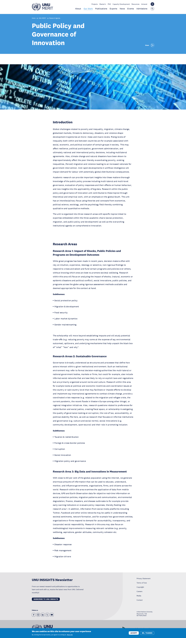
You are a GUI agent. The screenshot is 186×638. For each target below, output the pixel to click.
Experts (113, 8)
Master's (102, 4)
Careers (139, 591)
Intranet (144, 4)
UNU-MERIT (42, 18)
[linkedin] (43, 615)
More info (70, 635)
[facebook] (34, 615)
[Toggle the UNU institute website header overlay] (152, 4)
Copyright (140, 587)
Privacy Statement (143, 578)
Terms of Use (142, 583)
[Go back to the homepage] (42, 10)
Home (34, 18)
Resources (136, 4)
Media (139, 596)
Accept (133, 633)
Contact (140, 600)
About (78, 8)
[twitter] (47, 615)
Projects (94, 4)
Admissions (141, 8)
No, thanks (147, 633)
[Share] (152, 45)
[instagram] (38, 615)
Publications (101, 8)
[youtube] (52, 615)
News (122, 8)
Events (130, 8)
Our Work (88, 8)
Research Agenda (54, 18)
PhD (109, 4)
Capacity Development (121, 4)
